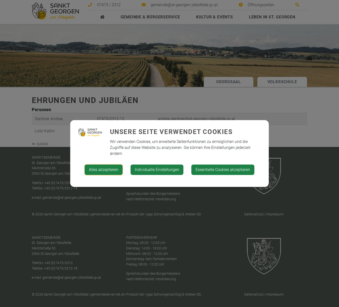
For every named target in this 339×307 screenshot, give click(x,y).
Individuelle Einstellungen (157, 169)
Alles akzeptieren (103, 169)
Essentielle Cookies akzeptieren (223, 169)
